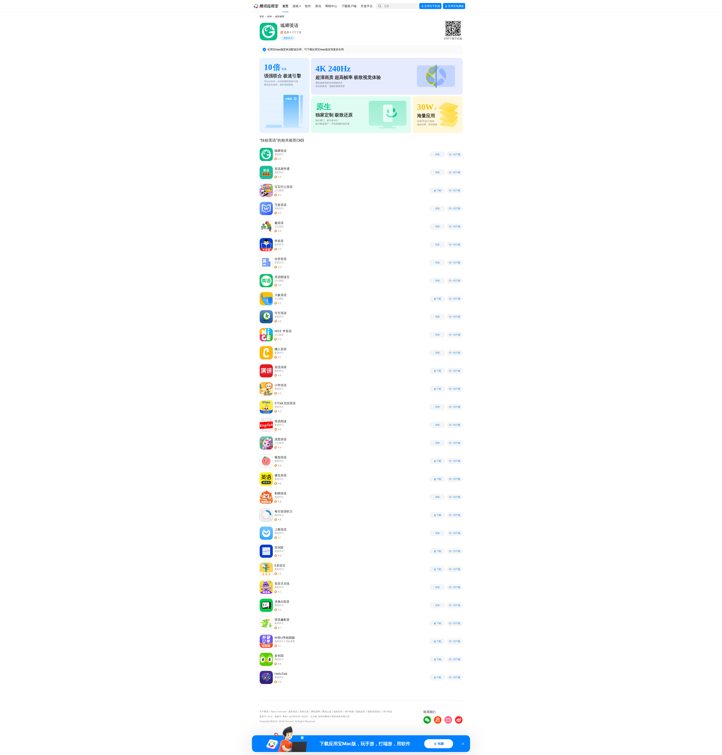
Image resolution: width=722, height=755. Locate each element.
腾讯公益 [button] (326, 711)
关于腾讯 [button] (263, 711)
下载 (439, 190)
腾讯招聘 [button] (315, 711)
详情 (437, 154)
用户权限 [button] (349, 711)
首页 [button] (261, 16)
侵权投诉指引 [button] (374, 711)
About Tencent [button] (278, 711)
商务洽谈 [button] (304, 711)
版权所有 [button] (338, 711)
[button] (266, 6)
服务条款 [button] (292, 711)
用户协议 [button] (387, 711)
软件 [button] (269, 16)
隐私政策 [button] (360, 711)
